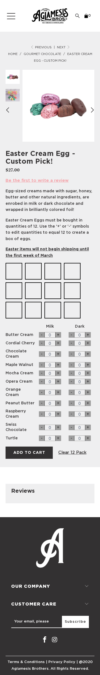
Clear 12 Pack (72, 452)
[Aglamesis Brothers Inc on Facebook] (45, 640)
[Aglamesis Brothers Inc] (50, 15)
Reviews (23, 491)
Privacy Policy (61, 662)
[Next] (91, 110)
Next (61, 47)
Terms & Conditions (26, 662)
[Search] (77, 16)
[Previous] (8, 110)
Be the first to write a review (37, 180)
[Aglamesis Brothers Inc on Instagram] (55, 640)
